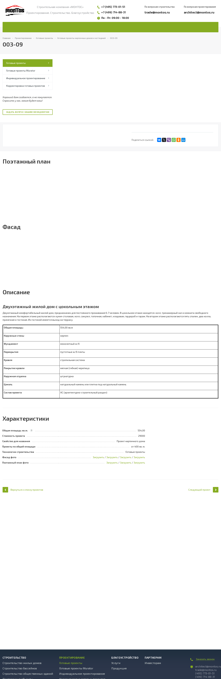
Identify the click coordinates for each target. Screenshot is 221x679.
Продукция (119, 668)
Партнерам (153, 657)
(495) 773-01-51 (205, 673)
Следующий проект (199, 489)
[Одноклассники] (178, 140)
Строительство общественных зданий (28, 673)
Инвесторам (153, 662)
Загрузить (98, 457)
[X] (164, 140)
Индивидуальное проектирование (25, 78)
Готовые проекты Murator (20, 70)
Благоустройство (124, 657)
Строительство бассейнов (20, 668)
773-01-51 (119, 6)
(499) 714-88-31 (205, 676)
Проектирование (72, 657)
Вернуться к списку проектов (27, 489)
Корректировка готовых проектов (25, 85)
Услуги (115, 662)
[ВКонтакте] (159, 140)
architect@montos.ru (199, 12)
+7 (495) (107, 6)
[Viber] (169, 140)
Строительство (14, 657)
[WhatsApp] (174, 140)
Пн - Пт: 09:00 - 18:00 (115, 17)
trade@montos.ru (157, 12)
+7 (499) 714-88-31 (113, 12)
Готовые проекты (16, 62)
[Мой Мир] (183, 140)
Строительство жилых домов (22, 662)
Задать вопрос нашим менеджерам (27, 112)
